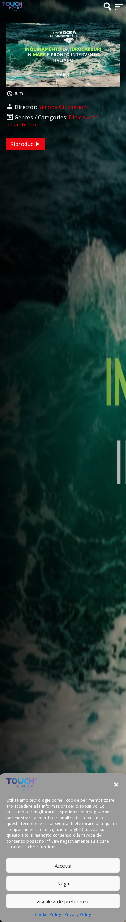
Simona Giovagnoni (63, 107)
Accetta (63, 865)
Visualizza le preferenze (63, 901)
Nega (63, 883)
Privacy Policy (78, 914)
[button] (116, 784)
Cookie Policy (48, 914)
